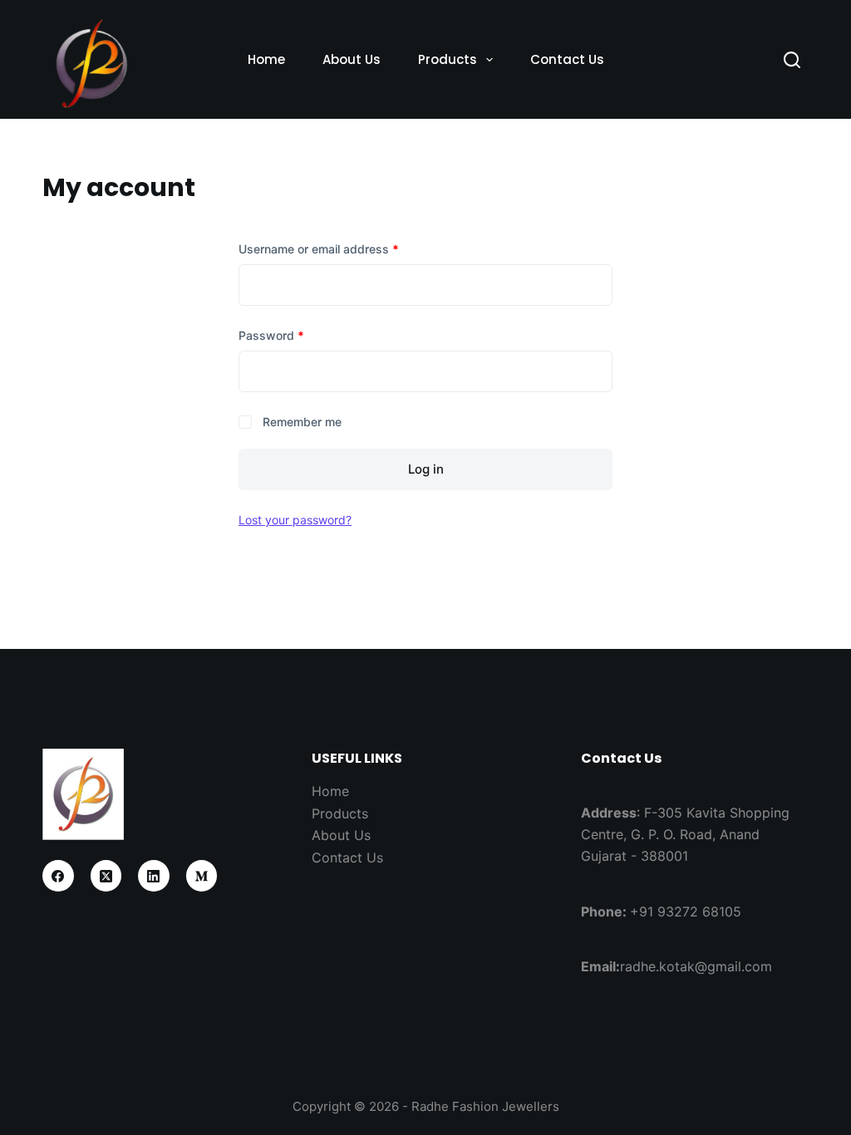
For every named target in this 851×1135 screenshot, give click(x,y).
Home (266, 59)
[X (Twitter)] (106, 876)
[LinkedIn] (154, 876)
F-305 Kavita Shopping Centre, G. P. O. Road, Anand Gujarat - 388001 (685, 834)
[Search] (792, 60)
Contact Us (567, 59)
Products (447, 59)
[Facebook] (58, 876)
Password (295, 334)
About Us (351, 59)
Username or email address (343, 248)
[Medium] (202, 876)
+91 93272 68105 (685, 911)
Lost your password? (295, 520)
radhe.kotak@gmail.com (696, 966)
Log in (426, 469)
